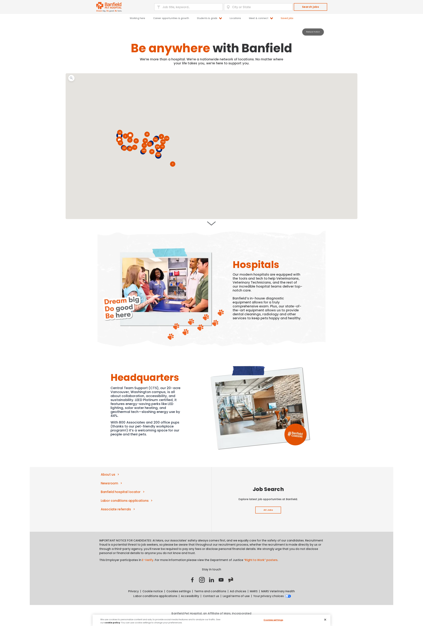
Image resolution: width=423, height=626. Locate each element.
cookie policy (112, 622)
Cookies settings (273, 620)
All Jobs (268, 510)
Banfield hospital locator (120, 492)
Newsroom (109, 483)
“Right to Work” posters (260, 560)
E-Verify (147, 560)
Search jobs (310, 7)
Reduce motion (313, 32)
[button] (158, 154)
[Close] (325, 619)
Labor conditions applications (125, 500)
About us (108, 474)
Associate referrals (116, 509)
